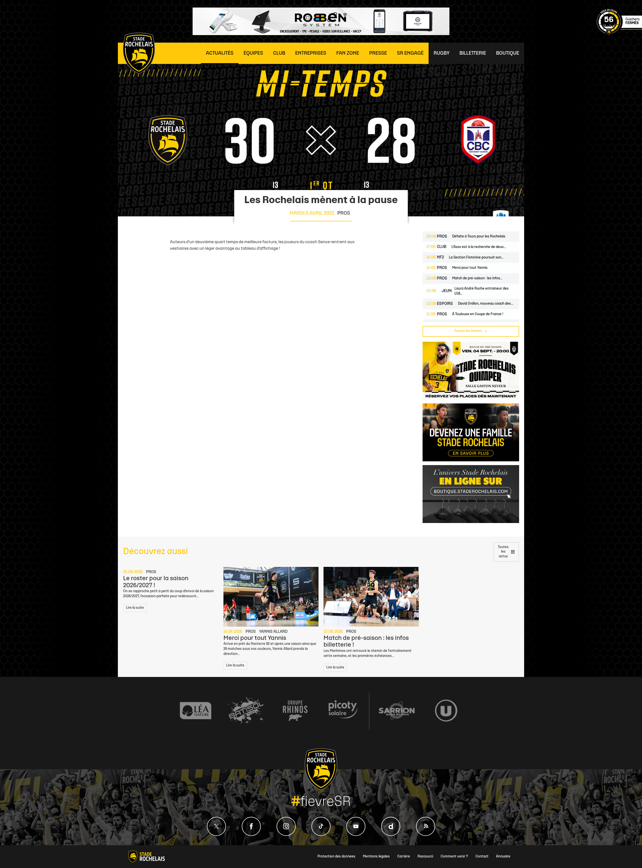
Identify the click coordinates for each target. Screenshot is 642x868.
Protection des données (336, 856)
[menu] (219, 53)
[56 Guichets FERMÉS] (619, 34)
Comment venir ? (454, 856)
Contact (482, 856)
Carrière (403, 856)
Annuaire (503, 856)
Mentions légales (376, 856)
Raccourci (425, 856)
